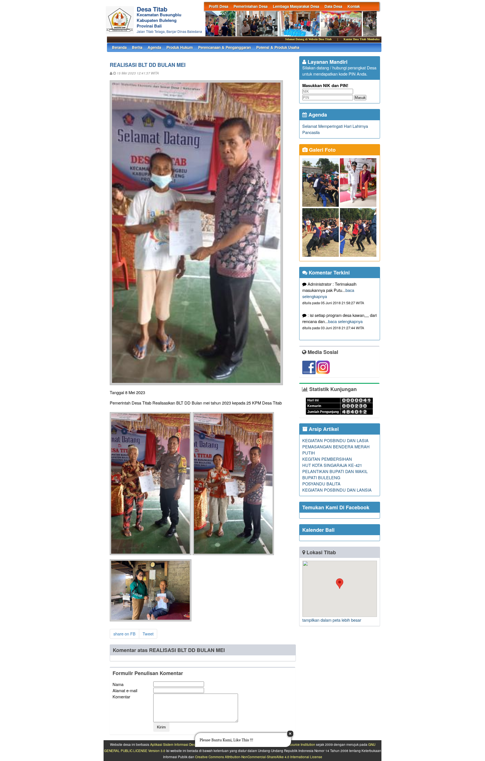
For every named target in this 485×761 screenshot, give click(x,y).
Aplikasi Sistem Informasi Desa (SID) (177, 744)
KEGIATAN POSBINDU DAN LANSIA (337, 490)
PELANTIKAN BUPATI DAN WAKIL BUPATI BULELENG (335, 474)
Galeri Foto (322, 149)
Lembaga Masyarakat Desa (296, 6)
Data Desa (333, 6)
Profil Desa (218, 6)
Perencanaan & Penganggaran (224, 47)
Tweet (148, 634)
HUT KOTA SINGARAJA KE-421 (332, 465)
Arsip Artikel (323, 429)
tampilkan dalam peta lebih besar (331, 620)
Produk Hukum (179, 47)
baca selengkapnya (345, 321)
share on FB (124, 634)
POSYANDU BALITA (321, 484)
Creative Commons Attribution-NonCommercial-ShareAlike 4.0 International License (258, 757)
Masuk (360, 98)
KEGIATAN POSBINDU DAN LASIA (335, 440)
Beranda (119, 47)
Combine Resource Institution (293, 744)
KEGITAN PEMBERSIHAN (327, 459)
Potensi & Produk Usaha (277, 47)
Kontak (353, 6)
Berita (137, 47)
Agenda (154, 47)
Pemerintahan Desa (250, 6)
